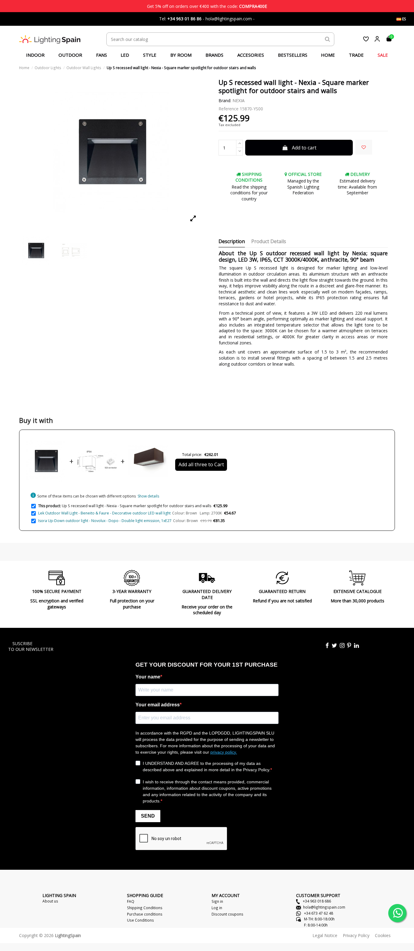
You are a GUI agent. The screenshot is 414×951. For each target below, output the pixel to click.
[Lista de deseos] (365, 38)
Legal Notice (324, 935)
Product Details (268, 242)
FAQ (130, 901)
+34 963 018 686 (316, 901)
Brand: (225, 100)
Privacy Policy (356, 935)
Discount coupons (227, 914)
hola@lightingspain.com (324, 907)
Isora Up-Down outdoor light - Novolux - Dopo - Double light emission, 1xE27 (105, 520)
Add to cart (304, 147)
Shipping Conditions (144, 907)
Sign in (217, 901)
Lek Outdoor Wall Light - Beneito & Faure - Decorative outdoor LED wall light (104, 513)
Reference (229, 109)
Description (232, 242)
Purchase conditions (144, 914)
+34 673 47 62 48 (318, 913)
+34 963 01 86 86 (184, 19)
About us (50, 901)
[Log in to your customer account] (377, 38)
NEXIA (238, 100)
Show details (148, 496)
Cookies (383, 935)
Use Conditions (140, 920)
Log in (217, 907)
